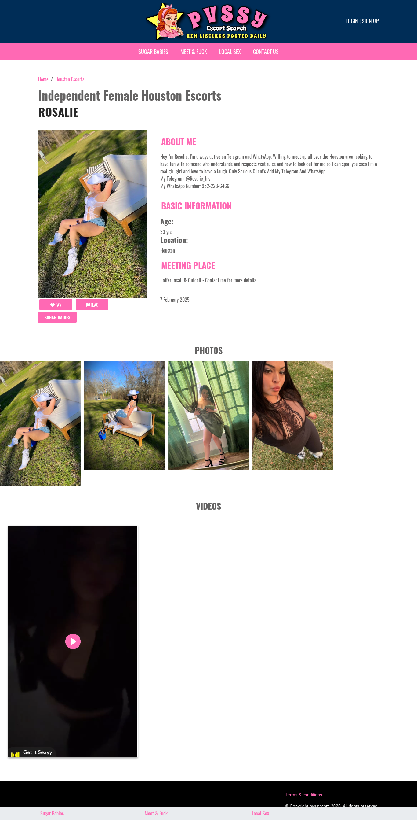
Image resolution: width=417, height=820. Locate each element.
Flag (94, 304)
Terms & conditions (303, 794)
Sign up (370, 21)
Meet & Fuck (193, 51)
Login (352, 21)
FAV (58, 304)
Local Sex (230, 51)
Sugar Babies (153, 51)
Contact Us (266, 51)
